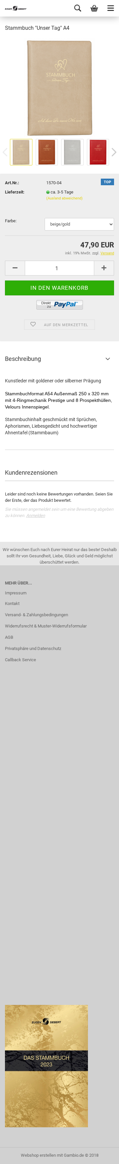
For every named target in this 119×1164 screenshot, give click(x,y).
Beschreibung (23, 358)
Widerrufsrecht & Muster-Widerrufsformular (46, 626)
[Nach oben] (101, 1154)
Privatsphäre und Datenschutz (33, 648)
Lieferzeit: (14, 192)
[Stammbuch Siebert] (13, 8)
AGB (9, 637)
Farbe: (11, 220)
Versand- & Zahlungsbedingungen (36, 614)
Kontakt (12, 603)
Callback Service (20, 659)
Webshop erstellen (38, 1155)
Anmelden (35, 515)
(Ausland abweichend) (64, 198)
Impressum (15, 592)
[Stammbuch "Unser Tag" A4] (59, 87)
